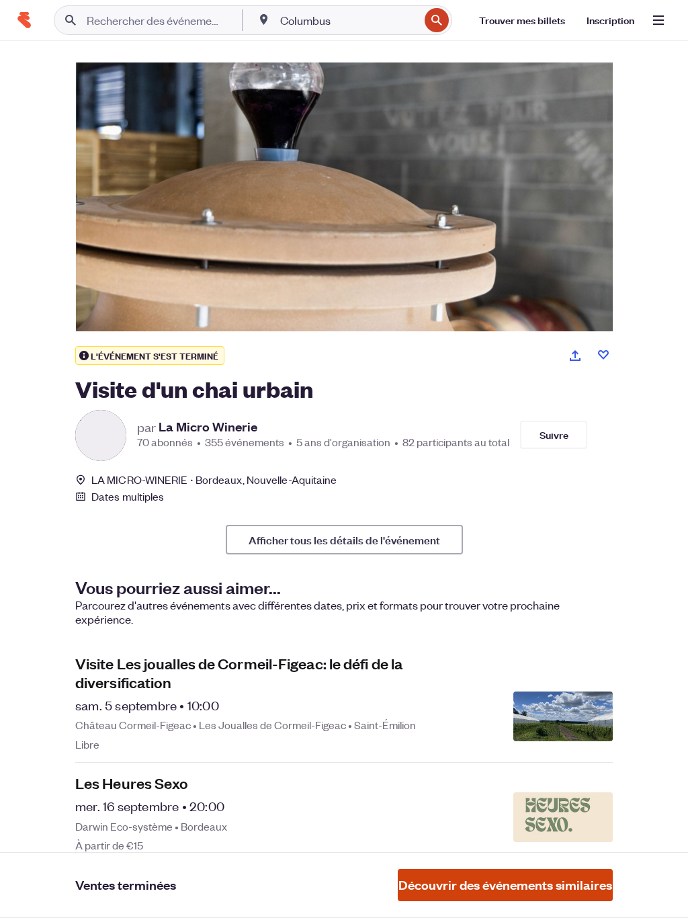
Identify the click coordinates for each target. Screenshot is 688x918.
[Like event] (603, 354)
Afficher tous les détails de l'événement (344, 539)
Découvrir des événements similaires (505, 884)
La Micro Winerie (208, 427)
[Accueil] (24, 20)
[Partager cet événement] (575, 355)
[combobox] (348, 20)
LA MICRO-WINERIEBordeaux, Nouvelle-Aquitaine (214, 479)
